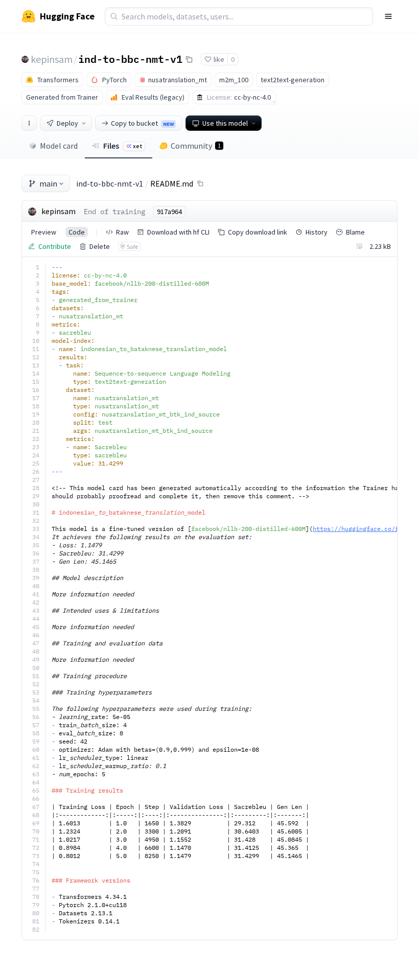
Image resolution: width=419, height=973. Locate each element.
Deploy (67, 123)
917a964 (169, 211)
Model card (59, 146)
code (76, 232)
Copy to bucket (142, 123)
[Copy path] (200, 183)
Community (196, 146)
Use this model (225, 123)
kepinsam (52, 59)
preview (43, 232)
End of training (114, 211)
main (48, 183)
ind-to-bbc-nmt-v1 (130, 59)
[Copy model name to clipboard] (189, 59)
